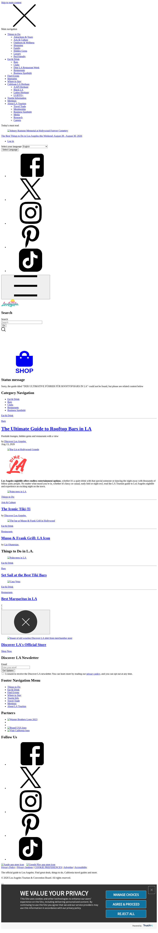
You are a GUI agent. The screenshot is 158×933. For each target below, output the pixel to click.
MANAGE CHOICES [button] (126, 894)
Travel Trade (20, 106)
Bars (16, 62)
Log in (10, 141)
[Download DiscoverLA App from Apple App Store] (12, 864)
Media (17, 114)
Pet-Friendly (20, 56)
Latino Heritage (21, 92)
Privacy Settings (25, 867)
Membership (20, 109)
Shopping (18, 45)
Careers (17, 120)
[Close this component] (25, 622)
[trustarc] (148, 926)
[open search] (79, 339)
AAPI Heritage (21, 87)
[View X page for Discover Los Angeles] (30, 199)
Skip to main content (11, 2)
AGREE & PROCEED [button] (126, 904)
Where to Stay (14, 81)
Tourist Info (13, 698)
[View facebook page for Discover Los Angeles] (30, 176)
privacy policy (93, 674)
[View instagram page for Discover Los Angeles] (30, 223)
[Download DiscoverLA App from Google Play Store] (40, 864)
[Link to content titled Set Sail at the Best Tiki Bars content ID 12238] (79, 557)
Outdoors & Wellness (24, 42)
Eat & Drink (13, 59)
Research (18, 117)
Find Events (13, 76)
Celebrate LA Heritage (18, 84)
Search (4, 319)
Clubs (16, 64)
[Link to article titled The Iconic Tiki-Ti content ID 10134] (79, 491)
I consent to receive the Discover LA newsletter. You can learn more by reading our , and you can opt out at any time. (69, 674)
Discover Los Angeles (15, 441)
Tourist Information (16, 98)
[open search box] (79, 339)
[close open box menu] (24, 26)
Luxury (17, 53)
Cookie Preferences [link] (48, 867)
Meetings (11, 101)
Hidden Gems (20, 51)
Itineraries (12, 78)
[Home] (10, 306)
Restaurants (19, 70)
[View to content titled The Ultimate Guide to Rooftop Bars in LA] (79, 449)
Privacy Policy (8, 867)
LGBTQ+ (18, 95)
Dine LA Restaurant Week (26, 67)
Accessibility (81, 867)
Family (17, 48)
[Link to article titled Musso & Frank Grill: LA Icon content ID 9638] (79, 520)
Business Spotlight (23, 73)
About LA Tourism (16, 103)
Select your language (11, 146)
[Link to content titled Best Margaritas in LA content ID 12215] (79, 581)
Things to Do (13, 34)
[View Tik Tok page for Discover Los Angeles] (30, 271)
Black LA (18, 89)
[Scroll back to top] (2, 883)
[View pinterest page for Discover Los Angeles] (30, 247)
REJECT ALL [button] (126, 914)
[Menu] (25, 287)
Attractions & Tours (23, 37)
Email (4, 664)
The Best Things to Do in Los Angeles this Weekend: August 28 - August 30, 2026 (41, 136)
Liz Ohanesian (11, 544)
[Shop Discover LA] (25, 373)
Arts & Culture (21, 40)
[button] (152, 890)
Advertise (68, 867)
